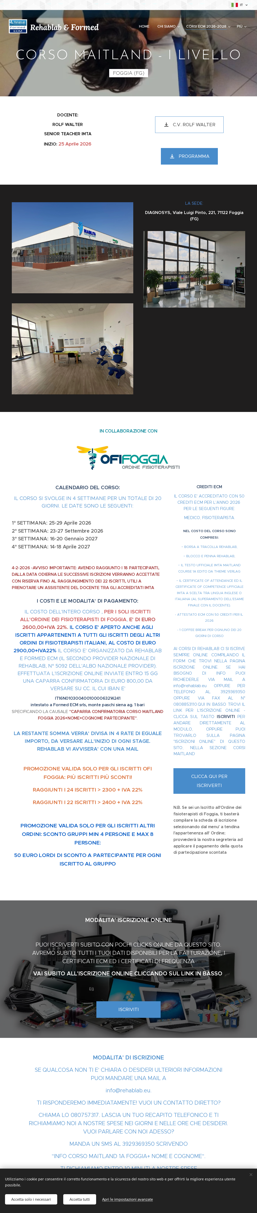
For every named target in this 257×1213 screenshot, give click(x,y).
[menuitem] (145, 26)
